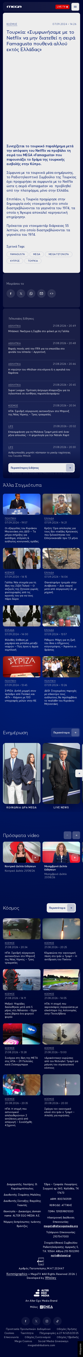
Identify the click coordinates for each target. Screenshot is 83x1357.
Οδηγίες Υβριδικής (68, 1337)
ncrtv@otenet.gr (61, 1255)
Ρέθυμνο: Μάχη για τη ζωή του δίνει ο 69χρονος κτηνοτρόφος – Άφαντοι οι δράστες (60, 644)
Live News (61, 807)
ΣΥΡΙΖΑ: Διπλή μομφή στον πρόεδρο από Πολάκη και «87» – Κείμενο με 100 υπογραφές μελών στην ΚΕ (20, 695)
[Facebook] (10, 293)
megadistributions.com (41, 1345)
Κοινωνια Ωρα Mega (22, 807)
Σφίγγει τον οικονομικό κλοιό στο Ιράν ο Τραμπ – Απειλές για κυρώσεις (59, 1112)
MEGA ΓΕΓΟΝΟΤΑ (59, 254)
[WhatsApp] (31, 293)
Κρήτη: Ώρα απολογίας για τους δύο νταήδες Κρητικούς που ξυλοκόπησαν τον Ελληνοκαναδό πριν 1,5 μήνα (61, 533)
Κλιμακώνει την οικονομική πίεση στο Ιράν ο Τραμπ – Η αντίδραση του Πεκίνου (60, 956)
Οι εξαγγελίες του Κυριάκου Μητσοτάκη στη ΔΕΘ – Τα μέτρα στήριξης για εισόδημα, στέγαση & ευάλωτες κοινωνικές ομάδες (22, 535)
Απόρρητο (80, 1349)
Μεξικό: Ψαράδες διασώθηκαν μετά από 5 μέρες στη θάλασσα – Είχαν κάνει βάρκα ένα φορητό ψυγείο (21, 1010)
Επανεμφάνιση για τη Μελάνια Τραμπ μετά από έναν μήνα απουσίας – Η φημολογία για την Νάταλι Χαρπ (38, 433)
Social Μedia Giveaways (53, 1341)
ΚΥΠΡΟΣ (14, 260)
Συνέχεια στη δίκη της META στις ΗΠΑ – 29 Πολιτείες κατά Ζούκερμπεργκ (21, 1061)
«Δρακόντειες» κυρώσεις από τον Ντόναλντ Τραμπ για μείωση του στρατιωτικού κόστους (61, 1062)
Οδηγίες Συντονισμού (38, 1337)
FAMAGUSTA (17, 254)
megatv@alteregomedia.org (61, 1226)
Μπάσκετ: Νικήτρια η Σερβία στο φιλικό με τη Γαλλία (38, 331)
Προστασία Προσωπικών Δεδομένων (28, 1328)
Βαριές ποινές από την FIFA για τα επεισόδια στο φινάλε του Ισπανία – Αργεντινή (36, 350)
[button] (75, 7)
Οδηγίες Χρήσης (67, 1328)
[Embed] (51, 293)
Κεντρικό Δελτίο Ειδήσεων (20, 866)
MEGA (36, 254)
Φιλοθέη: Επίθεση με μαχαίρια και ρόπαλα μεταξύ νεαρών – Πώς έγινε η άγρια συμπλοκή (21, 644)
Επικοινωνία (11, 1337)
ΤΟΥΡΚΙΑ (33, 260)
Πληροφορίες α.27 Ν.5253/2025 (59, 1333)
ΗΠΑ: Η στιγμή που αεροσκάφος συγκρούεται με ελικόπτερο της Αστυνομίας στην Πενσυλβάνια (61, 1008)
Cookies (9, 1333)
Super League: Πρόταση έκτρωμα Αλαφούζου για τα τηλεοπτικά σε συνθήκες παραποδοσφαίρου (39, 392)
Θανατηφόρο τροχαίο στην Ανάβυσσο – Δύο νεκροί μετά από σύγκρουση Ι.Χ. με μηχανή (60, 587)
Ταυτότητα (26, 1333)
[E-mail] (41, 293)
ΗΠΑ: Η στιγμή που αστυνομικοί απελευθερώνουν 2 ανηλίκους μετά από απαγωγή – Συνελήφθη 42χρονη (18, 1117)
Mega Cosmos (23, 1341)
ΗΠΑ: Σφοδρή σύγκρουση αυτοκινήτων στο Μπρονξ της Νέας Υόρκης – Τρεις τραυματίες (20, 957)
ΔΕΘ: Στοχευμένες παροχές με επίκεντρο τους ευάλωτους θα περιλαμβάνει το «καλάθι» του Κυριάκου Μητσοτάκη (60, 697)
